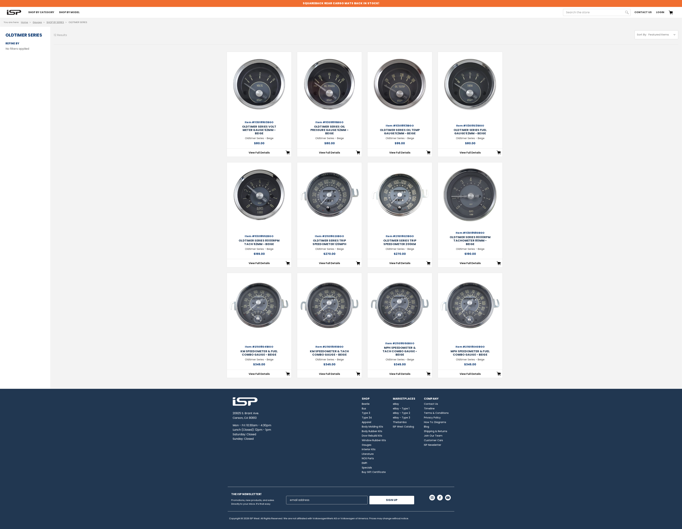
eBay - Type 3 (401, 417)
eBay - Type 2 (401, 413)
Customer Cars (433, 440)
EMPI (364, 463)
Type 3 (366, 413)
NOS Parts (368, 458)
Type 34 (367, 417)
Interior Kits (368, 449)
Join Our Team (433, 435)
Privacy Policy (432, 417)
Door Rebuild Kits (372, 435)
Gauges (37, 22)
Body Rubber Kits (372, 431)
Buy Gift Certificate (374, 472)
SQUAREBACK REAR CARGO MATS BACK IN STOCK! (341, 3)
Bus (364, 408)
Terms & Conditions (436, 413)
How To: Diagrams (435, 422)
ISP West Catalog (403, 426)
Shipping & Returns (435, 431)
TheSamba (400, 422)
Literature (368, 454)
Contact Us (643, 12)
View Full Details (259, 152)
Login (660, 12)
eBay (396, 404)
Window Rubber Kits (374, 440)
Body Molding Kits (372, 426)
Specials (367, 467)
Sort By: (642, 34)
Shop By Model (69, 12)
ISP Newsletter (432, 445)
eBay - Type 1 (401, 408)
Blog (426, 426)
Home (24, 22)
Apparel (366, 422)
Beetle (366, 404)
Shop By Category (41, 12)
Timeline (429, 408)
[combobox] (596, 12)
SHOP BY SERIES (55, 22)
